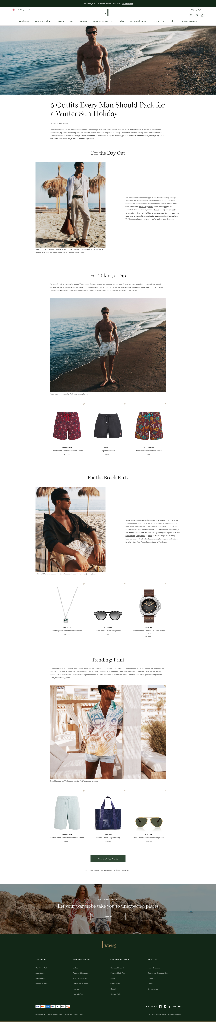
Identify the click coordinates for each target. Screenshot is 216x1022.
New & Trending (42, 21)
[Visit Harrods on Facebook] (160, 1006)
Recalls (113, 988)
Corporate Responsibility (158, 973)
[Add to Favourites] (84, 404)
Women (60, 21)
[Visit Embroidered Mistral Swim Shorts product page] (149, 404)
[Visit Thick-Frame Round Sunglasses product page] (108, 584)
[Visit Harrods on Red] (175, 1006)
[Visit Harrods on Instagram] (165, 1006)
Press (150, 983)
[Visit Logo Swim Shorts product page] (108, 404)
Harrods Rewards (117, 967)
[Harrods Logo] (108, 944)
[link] (108, 909)
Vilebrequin (54, 393)
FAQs (112, 978)
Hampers (76, 988)
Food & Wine (158, 21)
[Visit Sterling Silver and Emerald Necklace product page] (67, 584)
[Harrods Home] (108, 12)
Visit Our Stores (189, 21)
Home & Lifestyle (138, 21)
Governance (153, 988)
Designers (24, 21)
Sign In (193, 10)
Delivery (76, 967)
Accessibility (40, 1014)
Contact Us (115, 983)
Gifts (173, 21)
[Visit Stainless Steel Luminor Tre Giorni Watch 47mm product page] (149, 584)
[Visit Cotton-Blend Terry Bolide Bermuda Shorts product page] (67, 791)
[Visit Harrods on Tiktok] (170, 1006)
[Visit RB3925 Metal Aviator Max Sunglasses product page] (149, 791)
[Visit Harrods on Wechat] (179, 1006)
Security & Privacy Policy (74, 1014)
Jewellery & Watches (104, 21)
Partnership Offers (117, 973)
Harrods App (78, 994)
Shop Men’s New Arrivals (108, 858)
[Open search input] (191, 15)
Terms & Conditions (55, 1014)
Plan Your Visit (41, 967)
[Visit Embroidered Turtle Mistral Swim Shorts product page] (67, 404)
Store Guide (40, 973)
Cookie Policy (115, 994)
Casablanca (55, 780)
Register (201, 10)
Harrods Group (154, 967)
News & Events (41, 983)
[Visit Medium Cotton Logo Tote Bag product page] (108, 791)
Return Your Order (80, 983)
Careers (151, 978)
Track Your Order (80, 978)
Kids (122, 21)
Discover (108, 916)
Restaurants (40, 978)
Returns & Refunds (80, 973)
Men (72, 21)
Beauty (83, 21)
